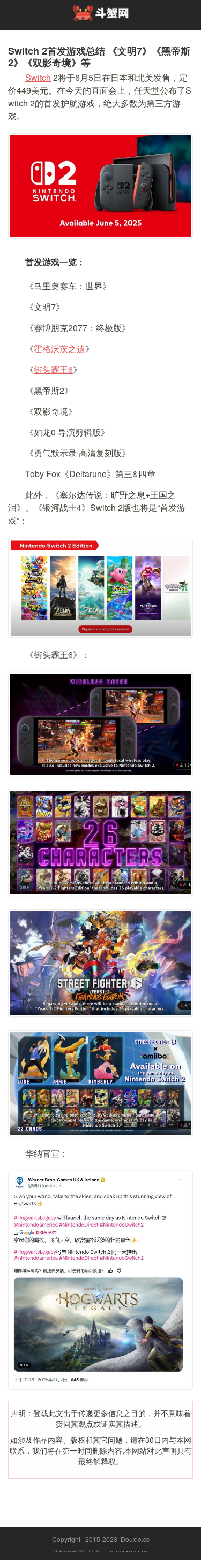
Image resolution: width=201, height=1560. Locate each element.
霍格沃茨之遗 (59, 348)
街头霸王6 (53, 369)
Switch (38, 77)
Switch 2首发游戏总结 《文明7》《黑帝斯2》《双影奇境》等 (99, 57)
